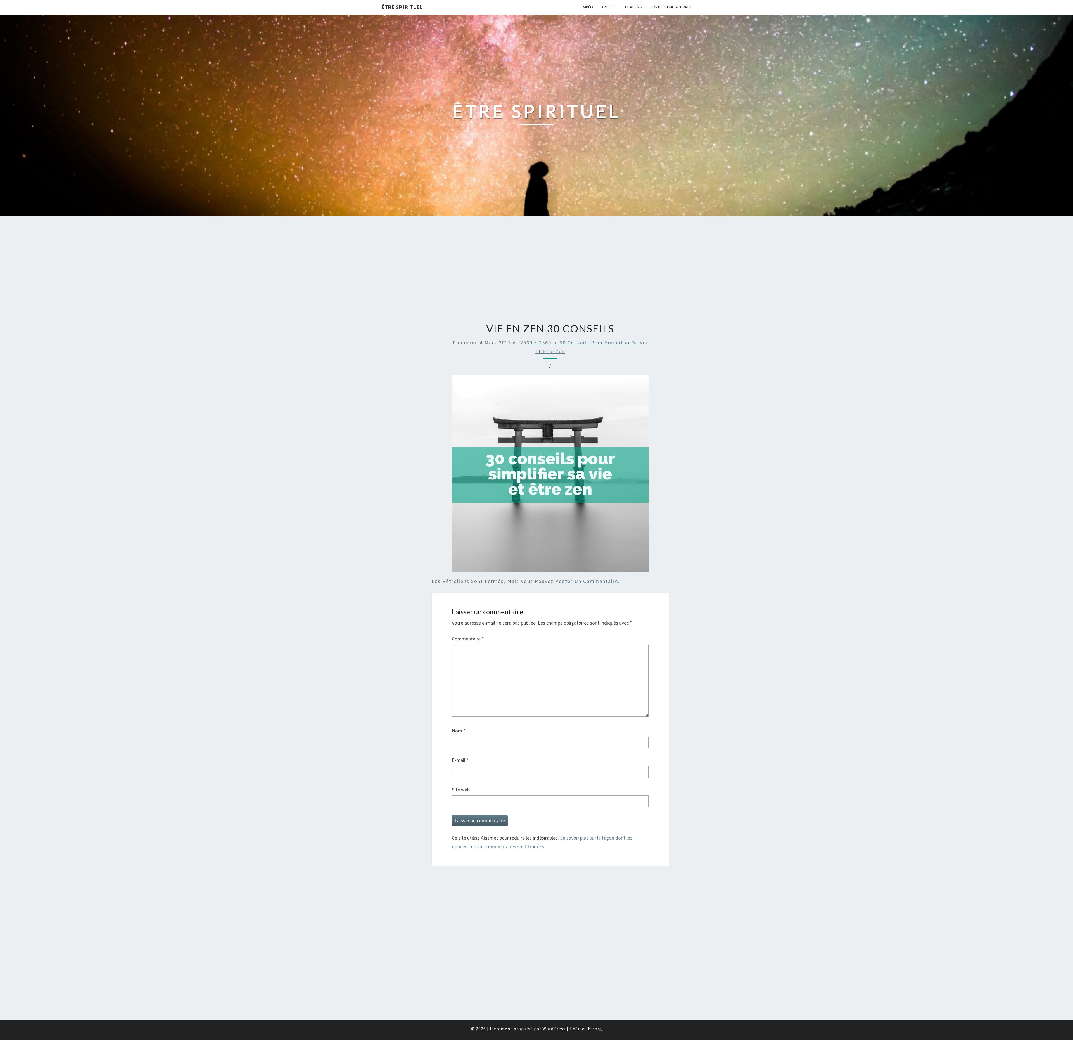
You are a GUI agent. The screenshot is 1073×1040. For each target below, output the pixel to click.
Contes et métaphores (671, 7)
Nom (459, 730)
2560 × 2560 (535, 342)
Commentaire (468, 638)
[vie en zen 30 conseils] (550, 475)
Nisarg (595, 1028)
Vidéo (588, 7)
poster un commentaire (586, 581)
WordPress (554, 1028)
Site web (461, 789)
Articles (609, 7)
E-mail (460, 760)
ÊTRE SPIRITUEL (402, 6)
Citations (633, 7)
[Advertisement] (536, 270)
